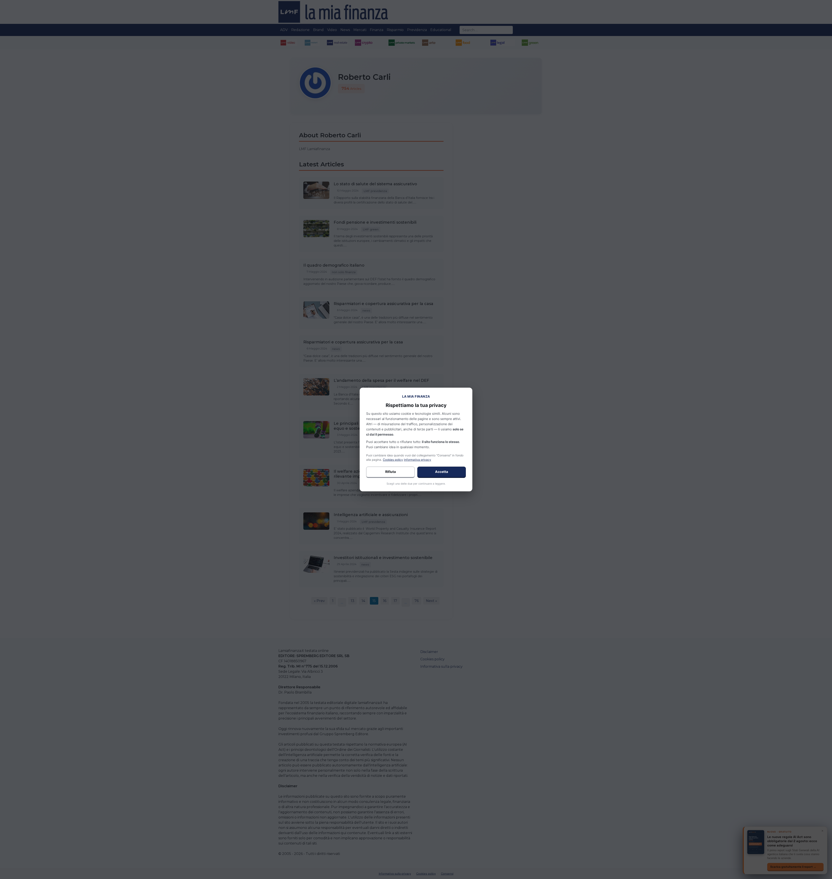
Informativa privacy (417, 459)
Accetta (441, 472)
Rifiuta (390, 472)
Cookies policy (393, 459)
